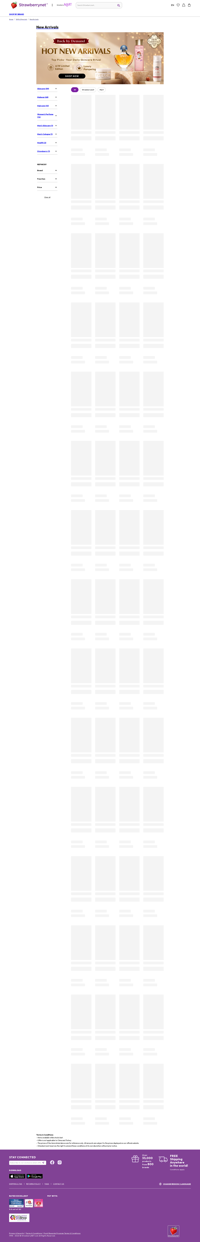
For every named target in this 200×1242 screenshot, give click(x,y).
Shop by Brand (16, 14)
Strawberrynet (88, 90)
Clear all (47, 197)
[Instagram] (59, 1163)
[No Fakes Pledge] (38, 1205)
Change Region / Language (177, 1184)
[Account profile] (183, 5)
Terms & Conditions (34, 1233)
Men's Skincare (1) (45, 125)
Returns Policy (33, 1184)
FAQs (47, 1184)
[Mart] (64, 6)
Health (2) (41, 143)
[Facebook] (52, 1163)
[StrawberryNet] (28, 5)
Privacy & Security (16, 1233)
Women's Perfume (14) (45, 115)
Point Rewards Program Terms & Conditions (62, 1233)
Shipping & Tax (15, 1184)
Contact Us (58, 1184)
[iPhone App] (18, 1178)
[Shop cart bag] (189, 5)
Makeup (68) (42, 97)
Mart (102, 90)
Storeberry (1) (43, 151)
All (75, 90)
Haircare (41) (43, 106)
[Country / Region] (172, 5)
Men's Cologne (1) (45, 134)
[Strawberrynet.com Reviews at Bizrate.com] (16, 1207)
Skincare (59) (43, 88)
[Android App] (35, 1178)
